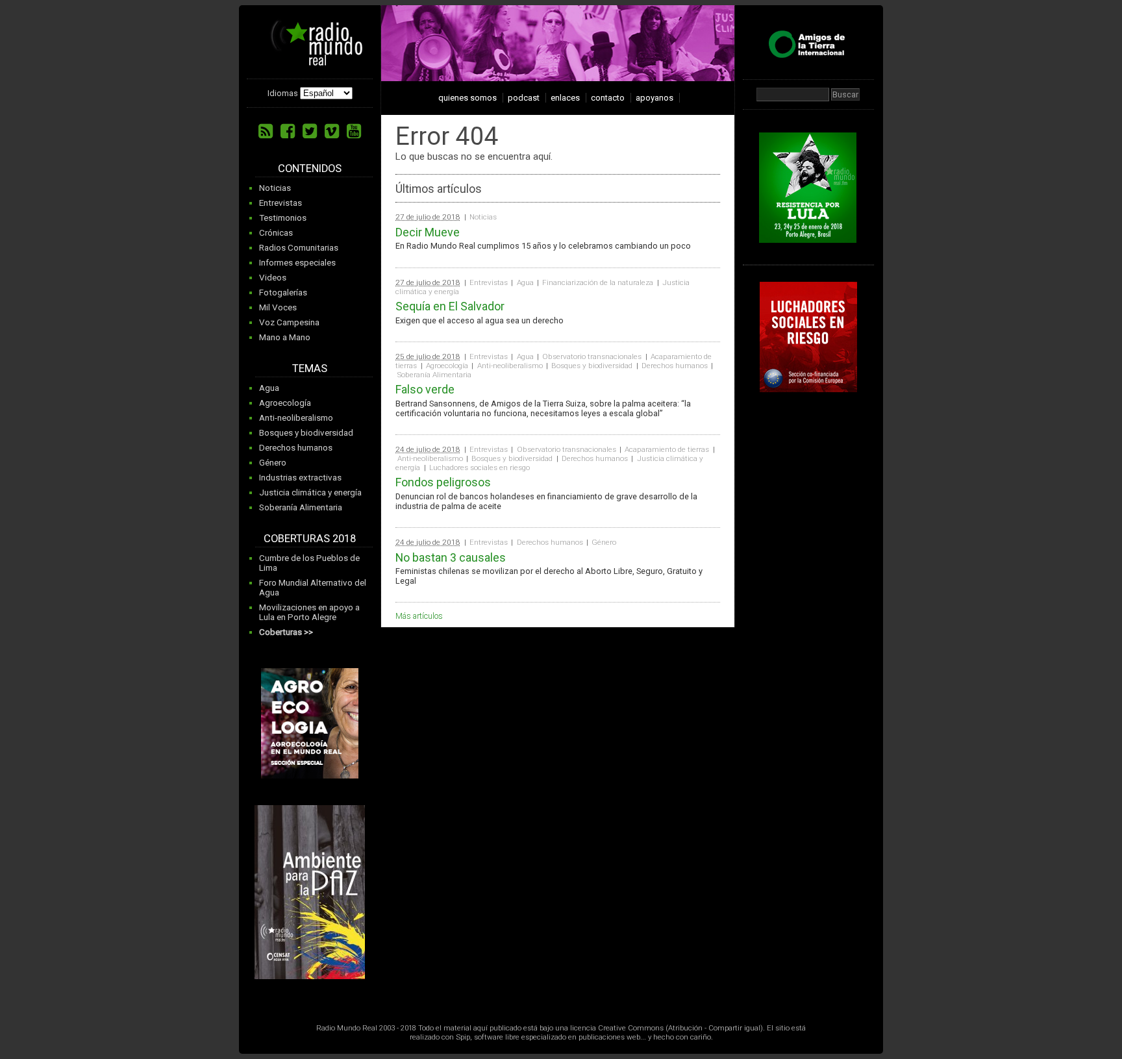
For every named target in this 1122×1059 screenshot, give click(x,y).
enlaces (565, 98)
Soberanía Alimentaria (300, 507)
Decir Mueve (427, 232)
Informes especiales (297, 263)
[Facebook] (288, 131)
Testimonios (282, 218)
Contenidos (310, 168)
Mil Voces (278, 307)
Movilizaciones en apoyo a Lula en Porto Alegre (309, 612)
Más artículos (419, 616)
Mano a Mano (284, 337)
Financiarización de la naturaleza (597, 282)
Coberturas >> (286, 632)
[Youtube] (354, 131)
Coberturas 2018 (310, 538)
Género (272, 462)
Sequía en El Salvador (450, 306)
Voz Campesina (289, 322)
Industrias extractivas (300, 477)
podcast (524, 98)
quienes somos (467, 98)
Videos (272, 277)
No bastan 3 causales (450, 557)
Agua (269, 388)
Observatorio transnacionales (592, 356)
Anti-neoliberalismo (296, 418)
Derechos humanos (295, 448)
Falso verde (425, 389)
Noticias (275, 188)
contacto (608, 98)
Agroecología (285, 403)
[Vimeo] (332, 131)
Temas (309, 368)
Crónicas (276, 233)
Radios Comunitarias (298, 248)
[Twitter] (310, 131)
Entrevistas (280, 203)
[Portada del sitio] (312, 61)
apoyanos (654, 98)
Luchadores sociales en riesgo (479, 467)
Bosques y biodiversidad (306, 433)
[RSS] (265, 131)
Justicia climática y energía (310, 492)
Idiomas (283, 93)
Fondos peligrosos (443, 482)
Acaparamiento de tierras (667, 449)
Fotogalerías (283, 292)
